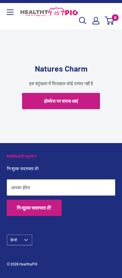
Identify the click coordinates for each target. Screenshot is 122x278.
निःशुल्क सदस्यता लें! (34, 208)
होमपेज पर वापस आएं (61, 101)
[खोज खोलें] (82, 20)
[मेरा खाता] (96, 20)
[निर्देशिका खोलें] (10, 12)
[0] (109, 21)
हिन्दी (14, 240)
